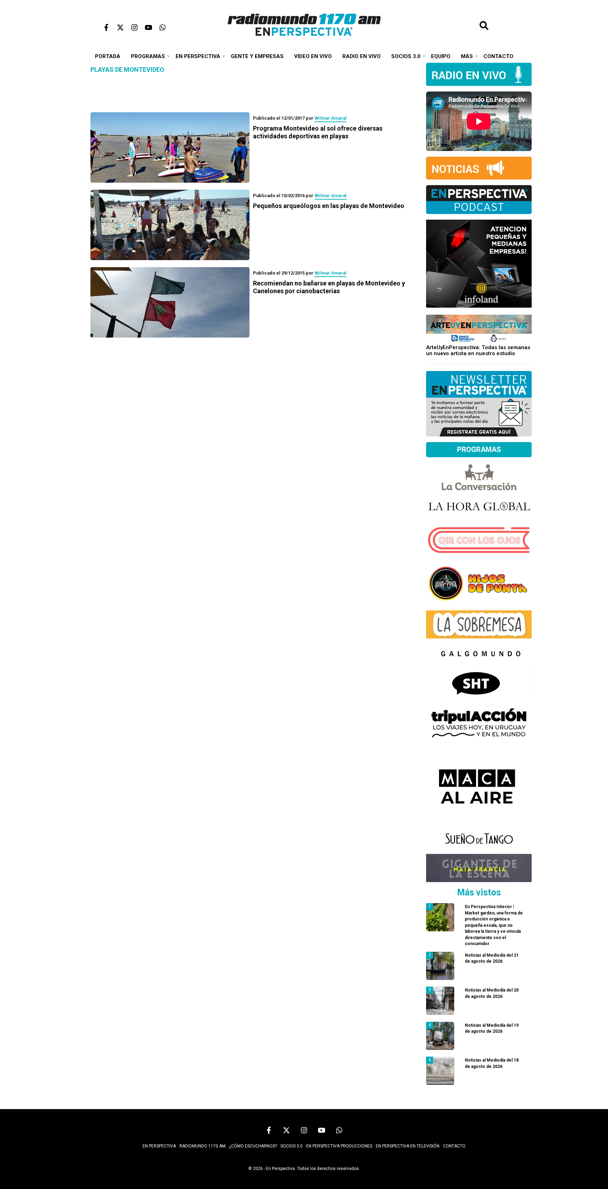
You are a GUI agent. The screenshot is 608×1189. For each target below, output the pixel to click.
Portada (107, 56)
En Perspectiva (198, 56)
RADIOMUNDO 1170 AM (202, 1146)
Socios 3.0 (405, 56)
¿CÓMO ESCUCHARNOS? (253, 1146)
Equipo (440, 56)
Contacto (498, 56)
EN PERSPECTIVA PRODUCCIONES (339, 1146)
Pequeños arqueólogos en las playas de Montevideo (328, 205)
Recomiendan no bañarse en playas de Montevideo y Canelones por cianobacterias (329, 287)
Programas (148, 56)
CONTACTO (454, 1146)
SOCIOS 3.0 (291, 1146)
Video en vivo (313, 56)
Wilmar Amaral (331, 118)
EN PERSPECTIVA (159, 1146)
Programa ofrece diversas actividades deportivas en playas (317, 132)
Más (467, 56)
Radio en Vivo (361, 56)
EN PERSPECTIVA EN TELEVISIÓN (407, 1146)
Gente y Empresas (257, 56)
